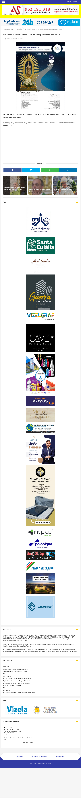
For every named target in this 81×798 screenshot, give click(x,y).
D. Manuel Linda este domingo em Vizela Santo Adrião (64, 191)
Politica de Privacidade (39, 756)
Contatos (20, 756)
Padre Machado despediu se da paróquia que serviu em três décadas (14, 190)
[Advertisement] (40, 144)
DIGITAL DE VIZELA (73, 2)
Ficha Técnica (59, 756)
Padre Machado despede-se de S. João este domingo (39, 191)
